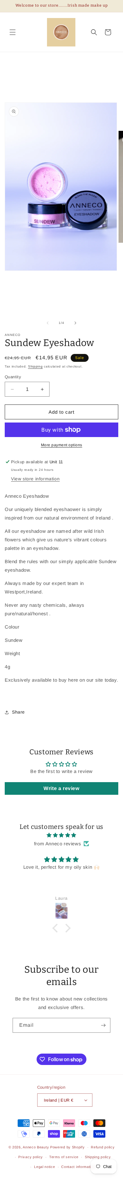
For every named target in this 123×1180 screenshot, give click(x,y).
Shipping (35, 366)
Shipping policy (98, 1157)
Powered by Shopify (67, 1147)
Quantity (13, 376)
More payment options (61, 445)
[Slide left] (48, 323)
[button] (13, 32)
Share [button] (18, 712)
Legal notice (44, 1167)
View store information (35, 478)
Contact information (78, 1167)
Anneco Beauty (36, 1147)
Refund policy (102, 1147)
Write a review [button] (61, 788)
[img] (61, 835)
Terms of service (64, 1157)
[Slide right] (75, 323)
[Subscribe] (103, 1025)
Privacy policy (30, 1157)
